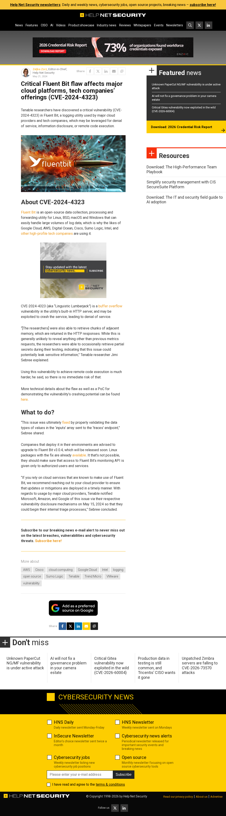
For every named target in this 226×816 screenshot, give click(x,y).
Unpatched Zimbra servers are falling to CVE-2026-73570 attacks (200, 665)
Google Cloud (87, 570)
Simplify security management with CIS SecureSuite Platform (181, 184)
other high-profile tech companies (47, 233)
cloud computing (61, 570)
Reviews (125, 25)
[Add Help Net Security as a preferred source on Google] (122, 71)
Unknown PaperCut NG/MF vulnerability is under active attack (25, 663)
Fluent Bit (28, 212)
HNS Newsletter (138, 722)
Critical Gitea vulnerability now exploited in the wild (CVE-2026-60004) (111, 665)
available (79, 455)
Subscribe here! (48, 541)
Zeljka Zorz (40, 69)
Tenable (73, 576)
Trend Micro (93, 576)
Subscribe (124, 774)
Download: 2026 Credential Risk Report (181, 127)
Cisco (39, 570)
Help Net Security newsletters (35, 5)
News (19, 25)
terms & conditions (110, 784)
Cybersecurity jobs (72, 757)
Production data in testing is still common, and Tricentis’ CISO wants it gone (156, 668)
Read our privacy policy (178, 796)
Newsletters (174, 25)
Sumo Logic (54, 576)
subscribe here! (203, 5)
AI (51, 25)
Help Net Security (135, 796)
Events (159, 25)
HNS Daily (63, 722)
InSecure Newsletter (74, 736)
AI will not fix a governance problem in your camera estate (68, 665)
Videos (61, 25)
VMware (112, 576)
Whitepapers (142, 25)
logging (118, 570)
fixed (66, 422)
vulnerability (31, 583)
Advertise (216, 796)
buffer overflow (110, 306)
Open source (134, 757)
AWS (26, 570)
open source (32, 576)
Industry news (106, 25)
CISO (44, 25)
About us (201, 796)
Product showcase (81, 25)
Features (32, 25)
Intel (105, 570)
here (24, 399)
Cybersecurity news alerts (147, 736)
